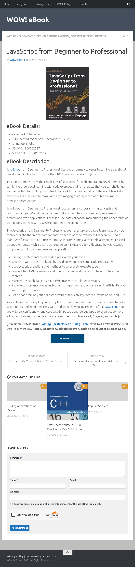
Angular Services (98, 405)
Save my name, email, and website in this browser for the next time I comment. (57, 504)
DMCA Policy (63, 4)
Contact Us (81, 4)
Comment (16, 457)
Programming (59, 36)
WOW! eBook (28, 20)
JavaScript (13, 169)
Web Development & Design (26, 36)
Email (74, 480)
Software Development (89, 36)
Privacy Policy (43, 4)
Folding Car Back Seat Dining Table (64, 324)
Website (14, 491)
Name (14, 480)
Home (7, 4)
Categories (22, 4)
